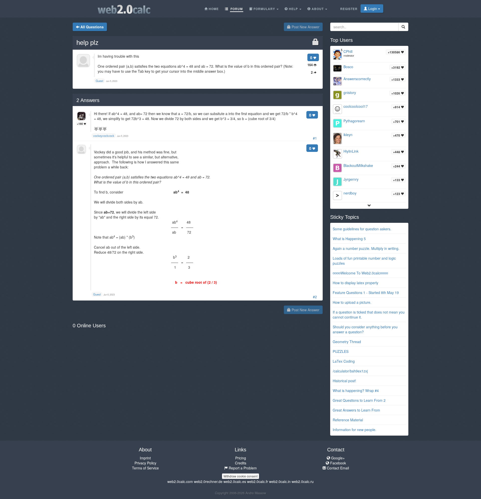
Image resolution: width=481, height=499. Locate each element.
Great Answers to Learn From (356, 410)
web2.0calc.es (234, 481)
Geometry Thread (347, 341)
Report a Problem (242, 467)
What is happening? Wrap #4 (356, 390)
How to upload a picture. (352, 302)
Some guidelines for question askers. (362, 228)
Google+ (337, 457)
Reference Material (348, 419)
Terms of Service (145, 467)
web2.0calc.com (180, 481)
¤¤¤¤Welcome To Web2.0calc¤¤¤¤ (360, 272)
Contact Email (337, 467)
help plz (87, 42)
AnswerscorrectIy (357, 78)
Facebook (337, 462)
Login (372, 8)
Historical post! (344, 380)
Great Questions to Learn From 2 (359, 400)
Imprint (145, 457)
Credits (240, 462)
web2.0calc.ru (303, 481)
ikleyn (347, 134)
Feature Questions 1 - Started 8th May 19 (366, 292)
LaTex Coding (344, 361)
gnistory (349, 92)
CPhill (347, 51)
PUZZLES (340, 351)
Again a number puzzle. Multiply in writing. (366, 248)
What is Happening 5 (349, 238)
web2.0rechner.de (208, 481)
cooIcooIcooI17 (355, 106)
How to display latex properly (355, 282)
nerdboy (349, 192)
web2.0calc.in (280, 481)
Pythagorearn (354, 120)
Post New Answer (305, 26)
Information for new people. (354, 429)
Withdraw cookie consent (240, 476)
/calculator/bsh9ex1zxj (350, 370)
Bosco (348, 66)
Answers (87, 100)
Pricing (240, 457)
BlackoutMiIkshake (358, 165)
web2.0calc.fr (257, 481)
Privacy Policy (145, 462)
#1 (315, 138)
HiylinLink (350, 151)
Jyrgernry (350, 179)
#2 (315, 296)
